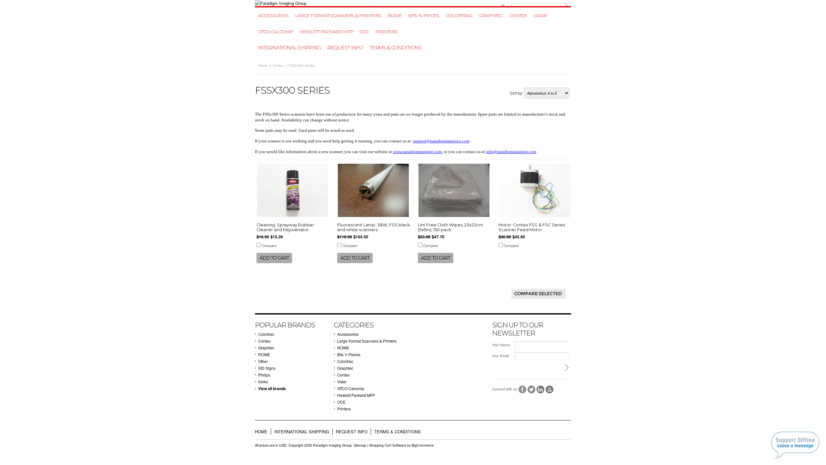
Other (263, 361)
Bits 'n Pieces (423, 15)
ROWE (395, 15)
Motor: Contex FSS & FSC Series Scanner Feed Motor (532, 227)
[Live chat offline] (795, 445)
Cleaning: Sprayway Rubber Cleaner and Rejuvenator (285, 227)
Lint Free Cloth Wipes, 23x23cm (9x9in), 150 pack (450, 227)
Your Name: (501, 344)
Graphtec (491, 15)
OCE (364, 32)
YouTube (550, 390)
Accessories (273, 15)
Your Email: (500, 355)
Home (262, 65)
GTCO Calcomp (275, 32)
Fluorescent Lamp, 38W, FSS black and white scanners (373, 227)
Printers (386, 32)
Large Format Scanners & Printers (338, 15)
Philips (264, 374)
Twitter (532, 390)
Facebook (523, 390)
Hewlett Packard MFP (326, 32)
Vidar (540, 15)
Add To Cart (274, 258)
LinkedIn (541, 390)
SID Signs (267, 368)
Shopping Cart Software (387, 445)
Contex (518, 15)
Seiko (263, 381)
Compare (269, 245)
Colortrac (459, 15)
